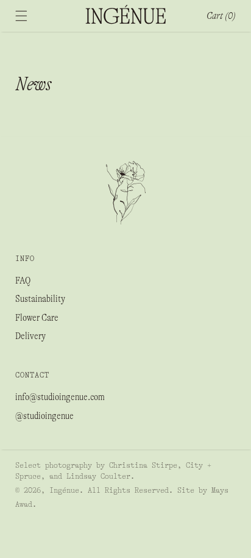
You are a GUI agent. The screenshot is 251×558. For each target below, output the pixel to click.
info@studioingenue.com (60, 397)
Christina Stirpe (143, 465)
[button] (21, 15)
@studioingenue (44, 415)
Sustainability (40, 298)
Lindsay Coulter (98, 476)
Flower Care (36, 317)
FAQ (22, 280)
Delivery (30, 336)
